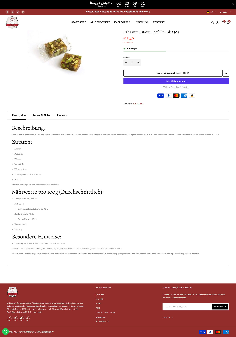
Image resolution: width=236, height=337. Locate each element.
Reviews (62, 115)
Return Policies (41, 115)
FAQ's (98, 303)
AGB (98, 308)
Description (19, 115)
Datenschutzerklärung (105, 312)
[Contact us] (5, 331)
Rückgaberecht (102, 321)
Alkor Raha (138, 104)
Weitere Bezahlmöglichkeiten (176, 87)
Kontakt (99, 299)
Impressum (100, 317)
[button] (225, 73)
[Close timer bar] (233, 4)
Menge (126, 57)
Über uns (100, 295)
